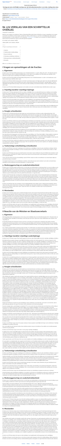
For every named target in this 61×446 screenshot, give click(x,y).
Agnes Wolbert (12, 15)
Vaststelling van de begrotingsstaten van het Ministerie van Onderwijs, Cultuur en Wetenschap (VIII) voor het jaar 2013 (32, 8)
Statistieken (41, 1)
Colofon (23, 443)
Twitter (33, 443)
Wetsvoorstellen (17, 1)
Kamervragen (26, 1)
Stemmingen (34, 1)
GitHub (28, 443)
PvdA (17, 15)
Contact (38, 443)
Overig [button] (48, 1)
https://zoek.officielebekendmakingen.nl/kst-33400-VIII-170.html (21, 18)
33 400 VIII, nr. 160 (31, 37)
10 (35, 280)
